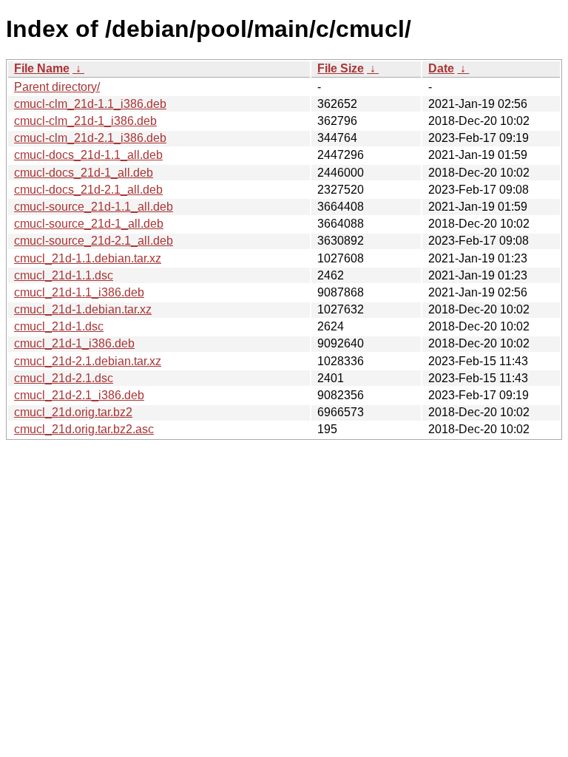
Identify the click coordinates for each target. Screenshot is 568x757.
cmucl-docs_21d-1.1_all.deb (88, 155)
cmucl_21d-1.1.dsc (63, 275)
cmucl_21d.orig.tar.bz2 (73, 412)
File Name (42, 68)
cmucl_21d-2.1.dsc (63, 378)
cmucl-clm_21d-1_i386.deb (85, 121)
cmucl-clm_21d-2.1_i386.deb (90, 138)
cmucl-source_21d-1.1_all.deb (93, 206)
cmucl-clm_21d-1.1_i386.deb (90, 104)
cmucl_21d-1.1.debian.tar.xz (87, 258)
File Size (340, 68)
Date (441, 68)
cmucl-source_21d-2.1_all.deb (93, 240)
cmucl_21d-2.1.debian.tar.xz (87, 361)
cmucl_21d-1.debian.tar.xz (83, 309)
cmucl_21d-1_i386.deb (74, 343)
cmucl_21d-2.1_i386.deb (79, 395)
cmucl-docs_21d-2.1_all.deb (88, 189)
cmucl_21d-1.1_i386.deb (79, 292)
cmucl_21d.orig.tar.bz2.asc (84, 429)
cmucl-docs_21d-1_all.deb (83, 172)
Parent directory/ (57, 87)
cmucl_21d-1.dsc (59, 326)
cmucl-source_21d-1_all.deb (88, 223)
